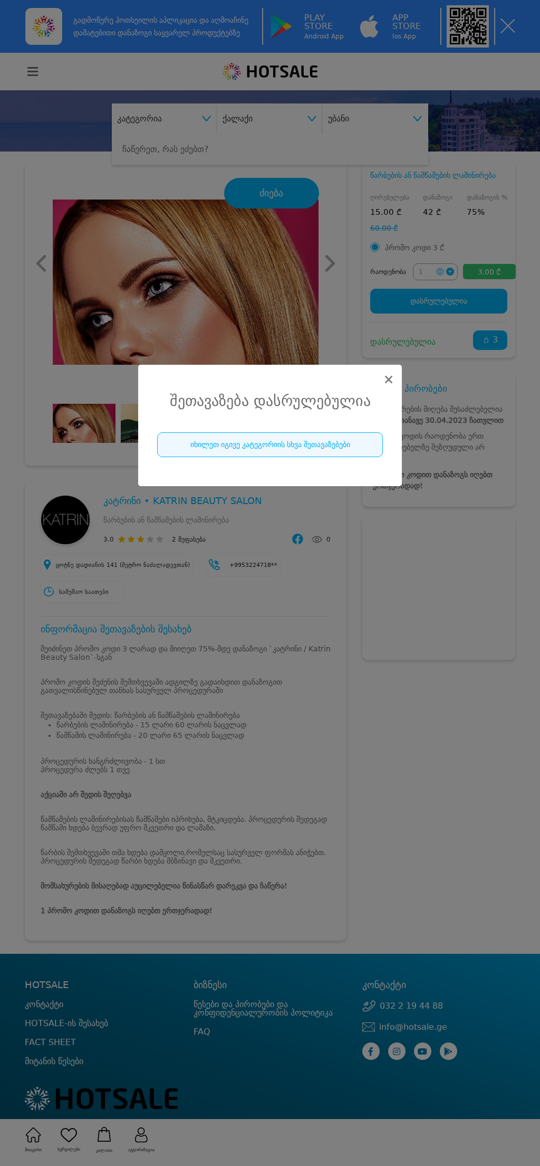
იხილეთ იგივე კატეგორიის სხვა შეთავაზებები (270, 444)
